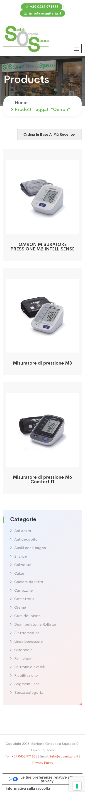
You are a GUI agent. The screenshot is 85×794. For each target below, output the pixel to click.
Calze (19, 573)
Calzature (23, 564)
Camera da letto (28, 581)
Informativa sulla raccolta (28, 788)
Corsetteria (24, 598)
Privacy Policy (42, 762)
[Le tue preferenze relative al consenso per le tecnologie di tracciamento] (77, 786)
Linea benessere (28, 641)
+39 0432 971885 (43, 7)
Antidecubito (26, 539)
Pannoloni (22, 658)
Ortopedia (23, 649)
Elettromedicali (27, 632)
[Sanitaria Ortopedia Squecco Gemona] (26, 38)
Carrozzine (23, 590)
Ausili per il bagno (30, 547)
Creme (20, 607)
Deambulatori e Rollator (35, 624)
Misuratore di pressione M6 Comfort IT (42, 479)
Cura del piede (27, 615)
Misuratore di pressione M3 (42, 363)
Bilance (20, 556)
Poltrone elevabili (29, 666)
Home (21, 102)
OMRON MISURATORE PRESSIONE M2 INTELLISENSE (42, 247)
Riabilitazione (26, 675)
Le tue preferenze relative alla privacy (47, 779)
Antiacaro (22, 530)
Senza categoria (28, 692)
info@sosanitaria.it (44, 13)
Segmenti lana (27, 683)
